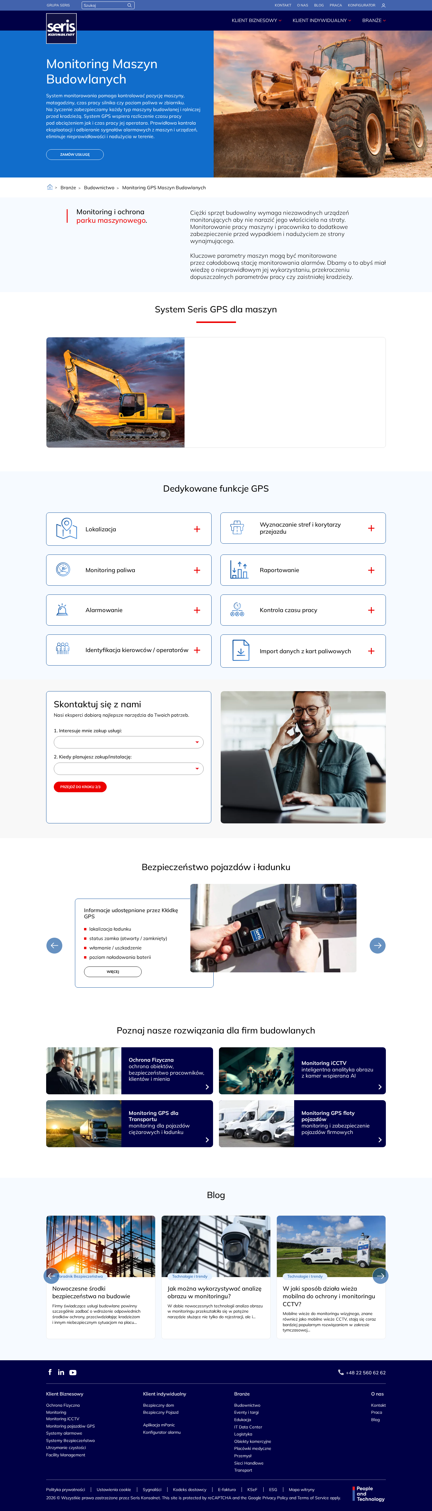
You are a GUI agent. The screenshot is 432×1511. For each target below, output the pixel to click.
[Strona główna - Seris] (61, 28)
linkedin (61, 1372)
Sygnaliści (152, 1489)
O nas (302, 5)
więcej (113, 971)
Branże (371, 20)
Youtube (72, 1372)
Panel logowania (383, 5)
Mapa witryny (301, 1489)
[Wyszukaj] (129, 5)
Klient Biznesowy (254, 20)
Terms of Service (313, 1497)
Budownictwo (99, 187)
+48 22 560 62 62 (366, 1373)
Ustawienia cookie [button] (114, 1489)
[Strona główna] (50, 187)
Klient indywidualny (320, 20)
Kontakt (283, 5)
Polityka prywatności (65, 1489)
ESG (273, 1489)
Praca (336, 5)
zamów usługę (75, 154)
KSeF (252, 1489)
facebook (50, 1372)
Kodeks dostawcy (189, 1489)
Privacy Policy (275, 1497)
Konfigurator (361, 5)
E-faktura (227, 1489)
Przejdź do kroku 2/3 (80, 787)
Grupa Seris (58, 5)
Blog (319, 5)
